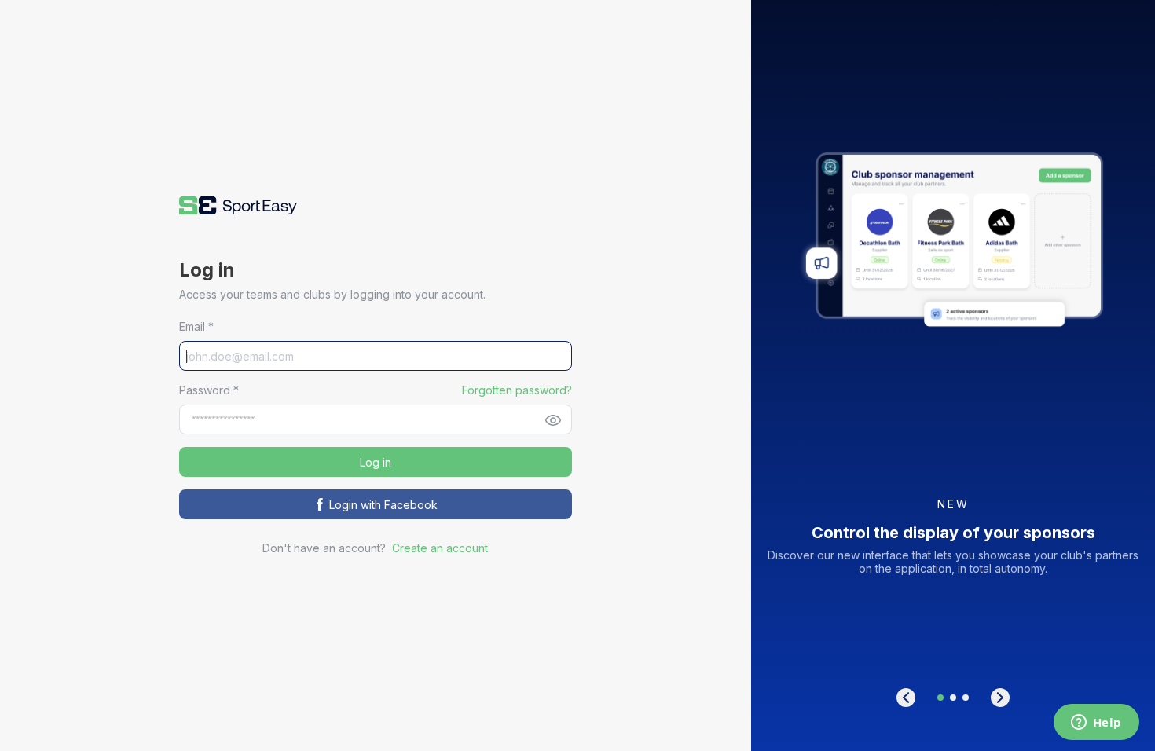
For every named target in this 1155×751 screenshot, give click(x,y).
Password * (209, 390)
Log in (375, 462)
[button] (238, 205)
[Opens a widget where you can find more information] (1096, 723)
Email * (196, 326)
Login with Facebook (383, 504)
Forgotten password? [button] (517, 390)
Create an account (440, 548)
